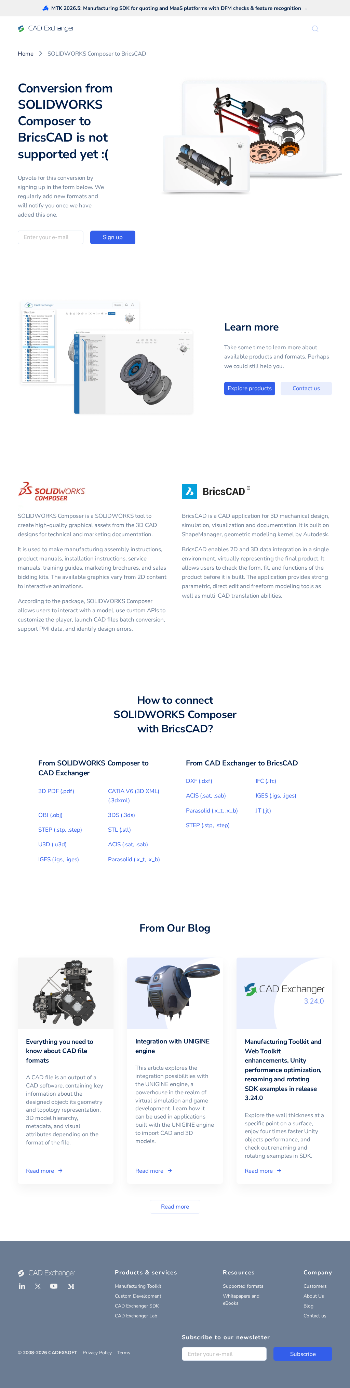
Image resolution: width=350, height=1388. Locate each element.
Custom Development (138, 1296)
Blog (308, 1306)
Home (25, 54)
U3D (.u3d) (52, 844)
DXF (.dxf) (199, 781)
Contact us (306, 388)
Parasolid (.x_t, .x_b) (134, 859)
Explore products (250, 388)
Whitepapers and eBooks (241, 1299)
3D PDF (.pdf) (56, 791)
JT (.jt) (263, 811)
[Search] (315, 29)
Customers (315, 1286)
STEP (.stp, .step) (60, 830)
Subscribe (303, 1354)
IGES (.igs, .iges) (58, 859)
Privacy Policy (97, 1352)
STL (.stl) (119, 830)
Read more (175, 1207)
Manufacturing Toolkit (138, 1286)
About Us (314, 1296)
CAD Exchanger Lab (136, 1316)
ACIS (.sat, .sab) (128, 844)
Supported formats (243, 1286)
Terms (123, 1352)
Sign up (113, 237)
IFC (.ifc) (266, 781)
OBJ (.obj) (50, 815)
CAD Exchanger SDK (137, 1306)
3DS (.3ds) (121, 815)
